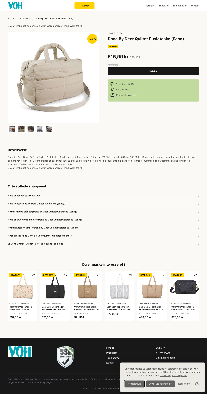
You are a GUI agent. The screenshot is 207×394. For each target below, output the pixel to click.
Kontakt (195, 5)
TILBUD (84, 5)
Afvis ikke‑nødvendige (160, 384)
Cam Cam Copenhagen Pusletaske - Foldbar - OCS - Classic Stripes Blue (120, 309)
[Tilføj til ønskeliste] (33, 275)
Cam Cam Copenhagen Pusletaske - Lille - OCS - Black (183, 309)
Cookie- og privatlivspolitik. (173, 375)
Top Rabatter (180, 5)
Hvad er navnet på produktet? (24, 195)
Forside (150, 5)
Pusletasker (25, 18)
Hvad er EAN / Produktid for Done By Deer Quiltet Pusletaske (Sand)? (45, 219)
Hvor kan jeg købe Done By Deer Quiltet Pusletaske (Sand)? (40, 235)
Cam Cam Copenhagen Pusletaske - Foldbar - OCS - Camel (87, 309)
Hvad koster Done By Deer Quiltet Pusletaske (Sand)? (36, 203)
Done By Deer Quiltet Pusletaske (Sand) (54, 18)
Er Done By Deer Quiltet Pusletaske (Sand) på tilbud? (36, 243)
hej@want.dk (168, 357)
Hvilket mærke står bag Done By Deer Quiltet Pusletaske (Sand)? (42, 211)
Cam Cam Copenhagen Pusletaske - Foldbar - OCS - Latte (152, 309)
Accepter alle (134, 384)
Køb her (153, 71)
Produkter (163, 5)
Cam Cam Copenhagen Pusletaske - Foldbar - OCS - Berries (22, 309)
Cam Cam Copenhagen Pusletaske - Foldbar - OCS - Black (55, 309)
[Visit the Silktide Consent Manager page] (196, 384)
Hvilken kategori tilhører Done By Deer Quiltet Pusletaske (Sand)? (43, 227)
